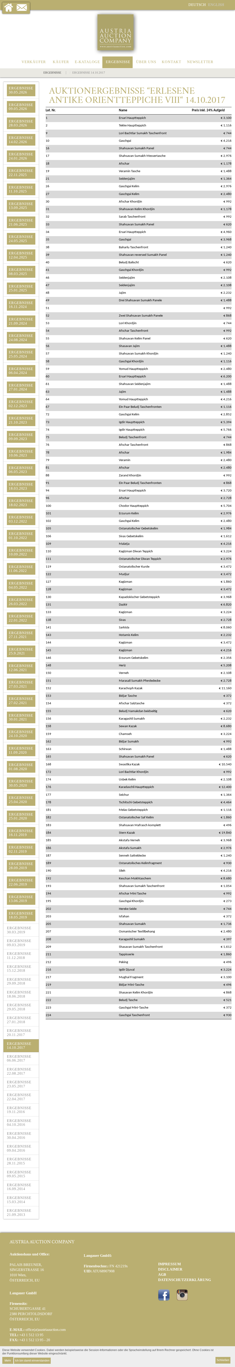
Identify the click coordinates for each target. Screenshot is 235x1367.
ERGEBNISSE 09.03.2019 (19, 943)
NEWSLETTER (200, 62)
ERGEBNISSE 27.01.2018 (19, 1020)
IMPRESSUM (169, 1264)
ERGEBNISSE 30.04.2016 (19, 1136)
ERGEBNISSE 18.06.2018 (19, 994)
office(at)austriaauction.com (45, 1330)
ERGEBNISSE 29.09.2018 (19, 981)
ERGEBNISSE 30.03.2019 (19, 930)
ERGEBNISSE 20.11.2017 (19, 1033)
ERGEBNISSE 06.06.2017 (19, 1059)
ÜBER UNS (146, 62)
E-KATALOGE (87, 62)
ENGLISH (216, 5)
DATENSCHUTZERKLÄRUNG (184, 1280)
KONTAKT (171, 62)
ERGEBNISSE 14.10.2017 (19, 1046)
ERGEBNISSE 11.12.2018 (19, 956)
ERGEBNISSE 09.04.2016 (19, 1148)
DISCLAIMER (170, 1269)
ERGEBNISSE (118, 62)
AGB (162, 1274)
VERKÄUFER (34, 62)
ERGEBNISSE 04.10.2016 (19, 1123)
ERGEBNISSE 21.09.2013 (19, 1213)
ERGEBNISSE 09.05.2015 (19, 1174)
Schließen (223, 1360)
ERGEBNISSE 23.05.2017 (19, 1084)
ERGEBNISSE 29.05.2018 (19, 1007)
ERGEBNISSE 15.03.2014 (19, 1200)
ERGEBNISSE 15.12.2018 (19, 969)
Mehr (8, 1360)
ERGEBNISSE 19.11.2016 (19, 1110)
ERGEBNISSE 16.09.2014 (19, 1187)
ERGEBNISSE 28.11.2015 (19, 1161)
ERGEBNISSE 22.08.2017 (19, 1071)
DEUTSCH (197, 5)
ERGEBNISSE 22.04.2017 (19, 1097)
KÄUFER (61, 62)
